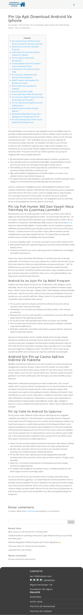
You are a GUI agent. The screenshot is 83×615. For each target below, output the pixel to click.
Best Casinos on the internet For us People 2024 (27, 532)
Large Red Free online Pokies (20, 550)
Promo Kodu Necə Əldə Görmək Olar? (27, 94)
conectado (31, 511)
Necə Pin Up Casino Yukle (22, 91)
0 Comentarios (24, 28)
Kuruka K (14, 25)
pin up (69, 222)
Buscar (71, 522)
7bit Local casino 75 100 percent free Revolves (27, 546)
